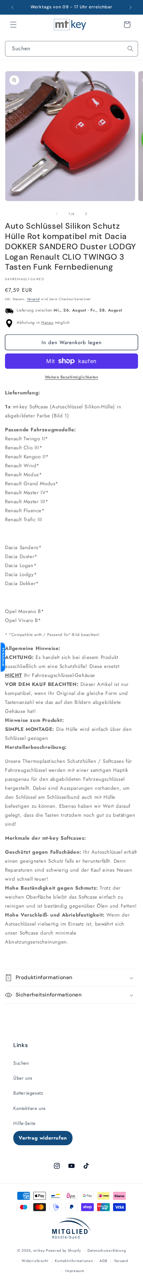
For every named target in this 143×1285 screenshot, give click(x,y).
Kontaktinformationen (74, 1260)
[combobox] (71, 48)
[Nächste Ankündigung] (130, 7)
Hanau (47, 322)
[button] (13, 24)
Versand (33, 299)
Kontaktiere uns (29, 1108)
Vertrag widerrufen (43, 1138)
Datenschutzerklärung (106, 1250)
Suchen (21, 1063)
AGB (103, 1260)
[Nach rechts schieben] (86, 213)
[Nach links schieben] (57, 213)
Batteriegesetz (28, 1093)
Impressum (74, 1270)
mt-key (39, 1250)
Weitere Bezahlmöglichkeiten (71, 377)
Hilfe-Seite (24, 1123)
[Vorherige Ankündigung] (12, 7)
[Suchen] (130, 48)
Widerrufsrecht (35, 1260)
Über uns (23, 1078)
